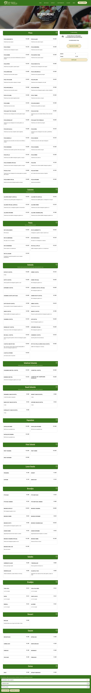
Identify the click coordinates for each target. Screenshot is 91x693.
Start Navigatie (60, 3)
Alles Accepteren (5, 690)
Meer (74, 3)
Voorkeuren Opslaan (15, 690)
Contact (53, 3)
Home (40, 3)
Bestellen (46, 3)
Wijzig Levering (82, 2)
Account (68, 3)
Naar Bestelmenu (73, 46)
